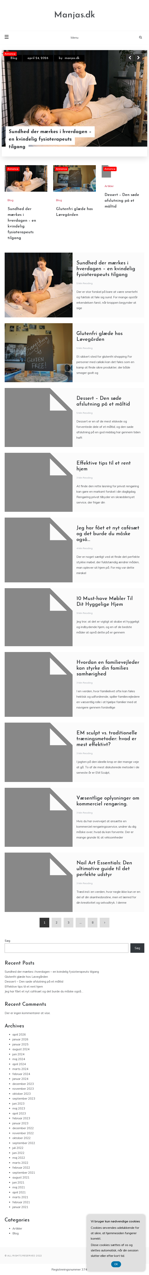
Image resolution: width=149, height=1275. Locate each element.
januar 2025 (20, 1044)
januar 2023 (20, 1123)
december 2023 (23, 1084)
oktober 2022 (21, 1138)
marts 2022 (20, 1163)
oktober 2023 (21, 1094)
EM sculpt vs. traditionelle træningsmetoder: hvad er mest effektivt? (106, 739)
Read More (131, 139)
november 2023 (23, 1088)
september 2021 (23, 1172)
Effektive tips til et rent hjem (24, 986)
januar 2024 (20, 1079)
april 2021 (19, 1192)
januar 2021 (20, 1207)
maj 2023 (18, 1108)
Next (138, 58)
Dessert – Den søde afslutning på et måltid (122, 201)
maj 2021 (18, 1187)
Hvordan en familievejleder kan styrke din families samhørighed (107, 668)
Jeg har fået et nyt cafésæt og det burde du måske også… (107, 534)
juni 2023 (18, 1103)
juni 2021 (18, 1182)
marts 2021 (20, 1197)
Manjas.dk (74, 15)
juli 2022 (17, 1148)
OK (116, 1264)
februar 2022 (21, 1167)
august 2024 (20, 1049)
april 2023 (19, 1113)
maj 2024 (18, 1059)
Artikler (109, 186)
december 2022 (23, 1128)
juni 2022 (18, 1153)
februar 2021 (21, 1202)
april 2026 (19, 1034)
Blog (13, 58)
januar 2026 (20, 1039)
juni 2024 (18, 1054)
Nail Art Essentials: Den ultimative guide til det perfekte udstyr (104, 869)
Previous (130, 58)
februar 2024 (21, 1074)
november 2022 (23, 1133)
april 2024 (19, 1064)
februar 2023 (21, 1118)
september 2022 (23, 1143)
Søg (7, 941)
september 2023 (23, 1098)
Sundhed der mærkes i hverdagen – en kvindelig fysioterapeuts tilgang (50, 139)
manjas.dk (72, 58)
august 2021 (20, 1177)
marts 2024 (20, 1069)
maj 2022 (18, 1158)
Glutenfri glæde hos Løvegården (26, 976)
